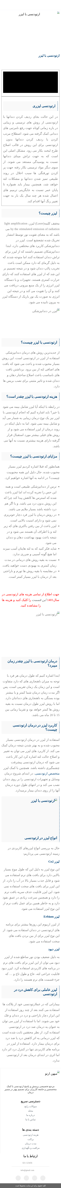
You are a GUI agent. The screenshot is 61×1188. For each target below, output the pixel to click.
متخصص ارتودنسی (47, 773)
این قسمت (39, 600)
